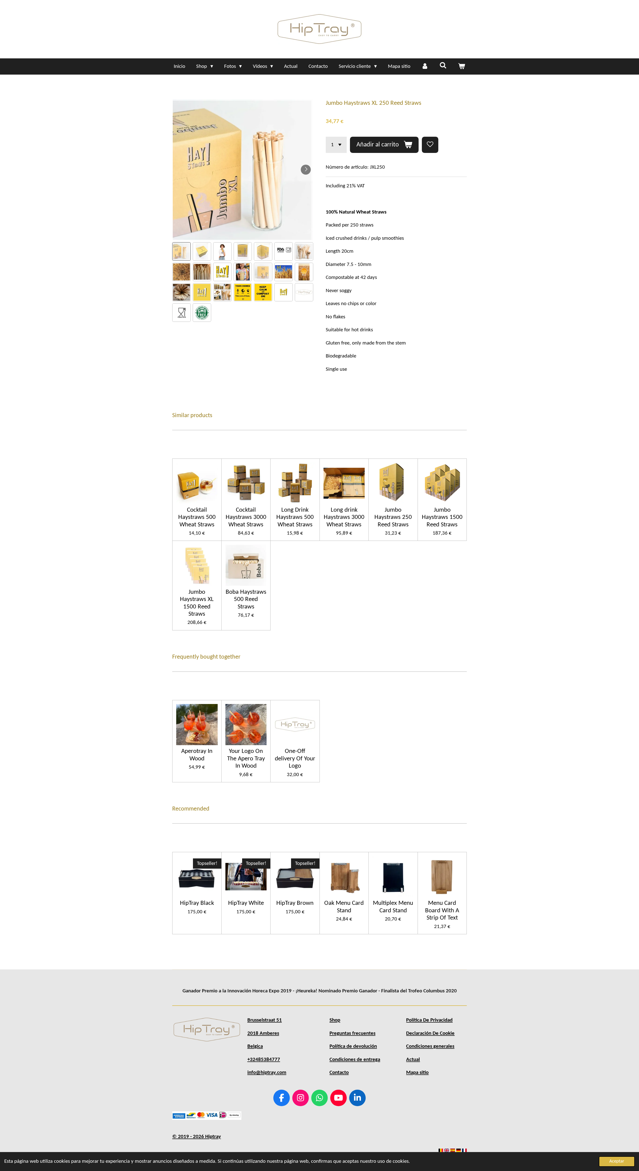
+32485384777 (263, 1059)
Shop (334, 1020)
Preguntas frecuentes (352, 1033)
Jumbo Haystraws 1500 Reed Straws (442, 517)
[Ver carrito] (461, 66)
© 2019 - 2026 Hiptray (196, 1136)
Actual (413, 1059)
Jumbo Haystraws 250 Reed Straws (393, 517)
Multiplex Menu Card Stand (393, 907)
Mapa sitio (417, 1072)
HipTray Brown (295, 903)
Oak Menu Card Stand (344, 907)
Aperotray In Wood (196, 755)
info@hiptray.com (266, 1072)
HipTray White (246, 903)
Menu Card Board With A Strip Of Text (442, 910)
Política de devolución (353, 1046)
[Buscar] (443, 66)
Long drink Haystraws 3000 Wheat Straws (344, 517)
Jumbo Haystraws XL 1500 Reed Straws (197, 603)
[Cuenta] (425, 66)
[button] (181, 251)
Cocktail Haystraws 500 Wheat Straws (197, 517)
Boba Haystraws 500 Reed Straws (246, 599)
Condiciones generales (430, 1046)
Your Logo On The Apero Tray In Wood (246, 758)
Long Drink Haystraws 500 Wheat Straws (295, 517)
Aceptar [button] (616, 1161)
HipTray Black (197, 903)
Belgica (255, 1046)
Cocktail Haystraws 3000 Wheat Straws (246, 517)
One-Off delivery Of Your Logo (295, 758)
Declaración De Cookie (430, 1033)
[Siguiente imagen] (306, 170)
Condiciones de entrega (354, 1059)
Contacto (339, 1072)
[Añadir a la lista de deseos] (430, 145)
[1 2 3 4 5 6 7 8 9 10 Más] (336, 145)
